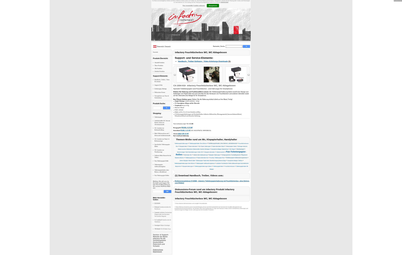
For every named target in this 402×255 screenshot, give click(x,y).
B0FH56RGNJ (207, 130)
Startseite (216, 46)
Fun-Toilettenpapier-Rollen (162, 175)
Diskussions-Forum (160, 92)
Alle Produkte (158, 68)
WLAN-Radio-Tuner (163, 229)
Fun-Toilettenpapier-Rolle (161, 161)
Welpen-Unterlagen (162, 225)
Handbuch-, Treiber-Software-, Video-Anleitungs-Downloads (203, 61)
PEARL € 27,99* (187, 127)
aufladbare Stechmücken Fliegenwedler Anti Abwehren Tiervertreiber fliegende (163, 214)
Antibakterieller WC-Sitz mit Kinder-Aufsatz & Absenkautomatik (162, 122)
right (249, 75)
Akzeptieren (213, 5)
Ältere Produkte (159, 65)
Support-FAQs (158, 85)
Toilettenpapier (159, 117)
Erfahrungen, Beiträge (161, 89)
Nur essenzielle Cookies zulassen (194, 5)
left (175, 75)
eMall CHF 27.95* (183, 133)
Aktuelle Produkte (159, 62)
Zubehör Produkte (160, 71)
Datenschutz (224, 2)
